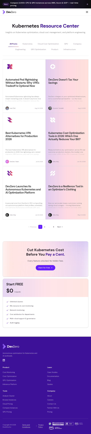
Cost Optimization (10, 376)
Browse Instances (9, 400)
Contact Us (51, 404)
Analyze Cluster (9, 396)
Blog (49, 380)
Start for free (44, 268)
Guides (50, 384)
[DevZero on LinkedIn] (4, 360)
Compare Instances (10, 408)
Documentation (53, 376)
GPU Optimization (9, 380)
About (49, 396)
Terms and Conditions (26, 426)
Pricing (49, 412)
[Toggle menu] (87, 12)
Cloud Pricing (8, 404)
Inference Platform (10, 384)
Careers (50, 400)
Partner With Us (53, 408)
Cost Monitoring (9, 372)
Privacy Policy (41, 426)
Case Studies (52, 372)
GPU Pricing (7, 412)
